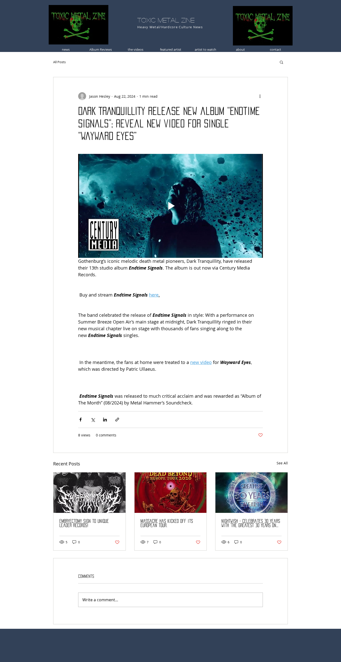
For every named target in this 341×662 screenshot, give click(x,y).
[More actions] (260, 96)
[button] (281, 62)
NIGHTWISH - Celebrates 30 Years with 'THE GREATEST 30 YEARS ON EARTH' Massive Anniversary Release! (250, 523)
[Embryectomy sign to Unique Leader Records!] (89, 492)
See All (282, 463)
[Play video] (170, 206)
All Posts (59, 62)
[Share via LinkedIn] (105, 419)
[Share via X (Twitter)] (92, 419)
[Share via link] (117, 419)
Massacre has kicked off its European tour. (167, 523)
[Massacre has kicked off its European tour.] (171, 492)
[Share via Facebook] (80, 419)
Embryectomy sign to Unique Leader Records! (84, 523)
